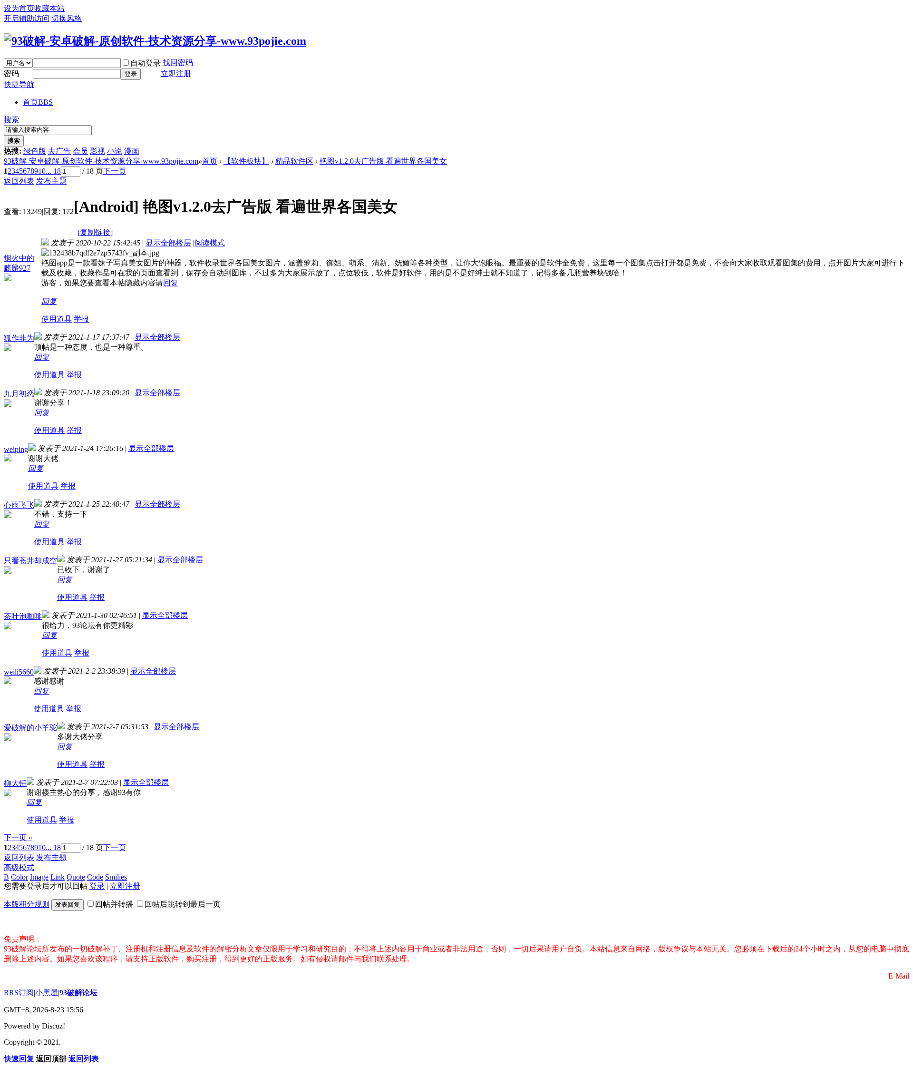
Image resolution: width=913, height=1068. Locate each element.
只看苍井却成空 (30, 561)
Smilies (116, 877)
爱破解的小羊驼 (30, 728)
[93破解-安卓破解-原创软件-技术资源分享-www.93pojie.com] (155, 41)
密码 (11, 73)
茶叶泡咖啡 (23, 616)
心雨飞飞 (19, 505)
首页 (38, 102)
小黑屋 (46, 993)
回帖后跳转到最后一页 (183, 904)
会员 (80, 151)
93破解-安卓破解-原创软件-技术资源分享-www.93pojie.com (101, 161)
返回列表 (19, 181)
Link (57, 877)
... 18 (53, 171)
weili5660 (19, 672)
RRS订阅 (19, 993)
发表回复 (67, 904)
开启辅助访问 (26, 18)
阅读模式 (209, 243)
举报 (81, 319)
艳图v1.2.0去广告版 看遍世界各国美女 (383, 161)
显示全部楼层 (168, 243)
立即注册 (176, 73)
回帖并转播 (114, 904)
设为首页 (19, 8)
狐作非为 (19, 338)
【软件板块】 (246, 161)
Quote (76, 877)
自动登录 (145, 63)
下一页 (114, 171)
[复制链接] (95, 232)
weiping (16, 449)
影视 (97, 151)
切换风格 (66, 18)
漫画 (131, 151)
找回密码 (178, 63)
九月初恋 (19, 394)
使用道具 (56, 319)
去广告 (59, 151)
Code (95, 877)
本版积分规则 (26, 904)
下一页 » (18, 837)
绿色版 (34, 151)
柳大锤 (15, 783)
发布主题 (51, 181)
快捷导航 (19, 84)
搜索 (11, 120)
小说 (114, 151)
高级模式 (19, 867)
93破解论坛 (78, 993)
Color (19, 877)
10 (42, 171)
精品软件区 (294, 161)
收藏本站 (49, 8)
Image (39, 877)
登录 (131, 74)
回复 (170, 283)
